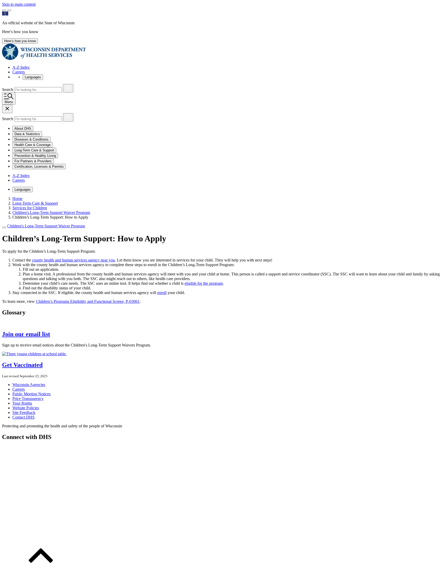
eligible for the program (204, 283)
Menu (9, 102)
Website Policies (25, 408)
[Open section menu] (4, 227)
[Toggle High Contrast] (9, 10)
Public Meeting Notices (31, 394)
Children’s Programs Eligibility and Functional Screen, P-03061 (88, 301)
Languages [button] (33, 77)
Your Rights (22, 403)
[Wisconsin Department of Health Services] (44, 58)
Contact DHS (23, 417)
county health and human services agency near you (73, 260)
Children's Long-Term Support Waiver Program (46, 226)
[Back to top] (40, 573)
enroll (161, 292)
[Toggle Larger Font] (4, 10)
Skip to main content (19, 4)
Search (8, 89)
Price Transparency (28, 398)
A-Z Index (21, 67)
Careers (18, 72)
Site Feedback (23, 412)
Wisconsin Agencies (28, 384)
